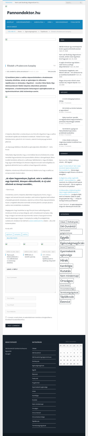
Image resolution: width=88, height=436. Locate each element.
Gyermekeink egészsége (67, 253)
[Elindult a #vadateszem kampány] (30, 50)
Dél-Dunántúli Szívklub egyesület (18, 71)
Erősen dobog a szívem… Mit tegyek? (69, 161)
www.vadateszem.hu (36, 221)
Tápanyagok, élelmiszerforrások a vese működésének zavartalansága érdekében (12, 259)
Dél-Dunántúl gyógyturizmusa (66, 231)
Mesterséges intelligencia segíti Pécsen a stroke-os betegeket (71, 172)
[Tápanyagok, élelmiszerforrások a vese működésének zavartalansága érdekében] (12, 248)
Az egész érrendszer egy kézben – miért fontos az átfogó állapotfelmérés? (69, 65)
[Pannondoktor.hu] (22, 12)
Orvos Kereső (12, 27)
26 (64, 364)
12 (64, 356)
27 (67, 364)
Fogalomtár (75, 22)
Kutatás (65, 271)
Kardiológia (38, 22)
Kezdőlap (10, 22)
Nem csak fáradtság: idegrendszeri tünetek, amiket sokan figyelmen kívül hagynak (28, 2)
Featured (62, 247)
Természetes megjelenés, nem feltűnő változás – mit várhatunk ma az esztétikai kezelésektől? (70, 73)
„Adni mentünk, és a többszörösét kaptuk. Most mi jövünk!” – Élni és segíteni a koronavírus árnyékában (70, 183)
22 (74, 360)
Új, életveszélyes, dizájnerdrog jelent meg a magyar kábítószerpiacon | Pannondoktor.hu (70, 192)
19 (64, 360)
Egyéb (64, 237)
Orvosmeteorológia (67, 289)
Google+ (8, 354)
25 (60, 364)
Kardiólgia (66, 266)
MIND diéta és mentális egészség (30, 256)
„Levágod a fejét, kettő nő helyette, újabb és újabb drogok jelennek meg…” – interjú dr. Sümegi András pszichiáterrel (70, 197)
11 (60, 356)
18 (60, 360)
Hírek (50, 22)
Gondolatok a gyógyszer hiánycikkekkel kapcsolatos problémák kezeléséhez (68, 131)
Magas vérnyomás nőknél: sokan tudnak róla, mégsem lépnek (69, 82)
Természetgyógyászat (69, 292)
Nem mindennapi (62, 22)
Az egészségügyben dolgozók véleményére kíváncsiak (70, 205)
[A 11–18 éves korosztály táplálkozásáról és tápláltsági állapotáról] (48, 248)
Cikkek (62, 222)
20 (67, 360)
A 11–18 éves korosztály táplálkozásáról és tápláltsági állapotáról (49, 258)
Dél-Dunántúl (68, 226)
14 (71, 356)
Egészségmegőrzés (23, 22)
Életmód (65, 301)
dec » (64, 367)
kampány (17, 234)
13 (67, 356)
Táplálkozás (52, 71)
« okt (60, 367)
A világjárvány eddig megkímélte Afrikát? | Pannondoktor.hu (68, 179)
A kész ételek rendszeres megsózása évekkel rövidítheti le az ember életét (70, 142)
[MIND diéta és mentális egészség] (30, 248)
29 (74, 364)
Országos (66, 281)
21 (71, 360)
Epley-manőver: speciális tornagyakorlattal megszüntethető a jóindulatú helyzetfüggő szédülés (70, 119)
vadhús (25, 234)
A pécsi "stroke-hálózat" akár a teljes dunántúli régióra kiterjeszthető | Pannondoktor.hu (70, 168)
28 (71, 364)
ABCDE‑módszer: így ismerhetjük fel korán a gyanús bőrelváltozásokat (70, 48)
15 (74, 356)
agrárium (9, 234)
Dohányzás (73, 221)
